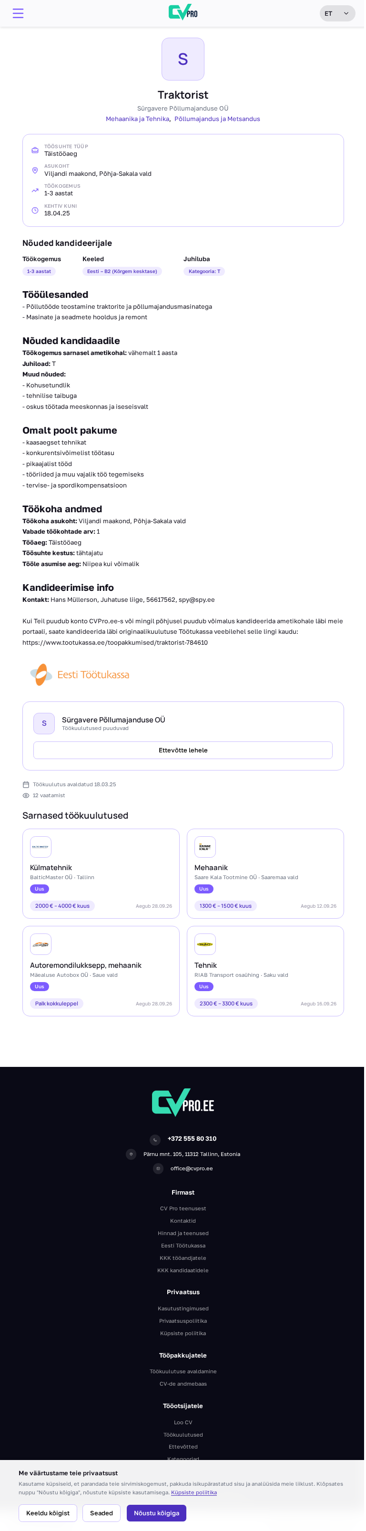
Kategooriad (183, 1459)
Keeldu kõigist (48, 1513)
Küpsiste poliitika (194, 1492)
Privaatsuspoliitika (183, 1321)
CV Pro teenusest (183, 1208)
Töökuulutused (183, 1434)
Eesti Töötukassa (183, 1245)
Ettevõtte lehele (183, 750)
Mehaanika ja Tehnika (137, 118)
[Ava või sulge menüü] (18, 13)
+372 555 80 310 (192, 1138)
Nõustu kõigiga (156, 1513)
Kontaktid (183, 1220)
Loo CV (183, 1422)
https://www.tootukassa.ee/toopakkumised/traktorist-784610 (115, 642)
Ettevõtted (183, 1446)
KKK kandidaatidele (183, 1270)
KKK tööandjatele (183, 1258)
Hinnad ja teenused (183, 1233)
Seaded (101, 1513)
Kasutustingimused (183, 1308)
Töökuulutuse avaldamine (183, 1371)
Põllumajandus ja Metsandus (217, 118)
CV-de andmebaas (183, 1383)
